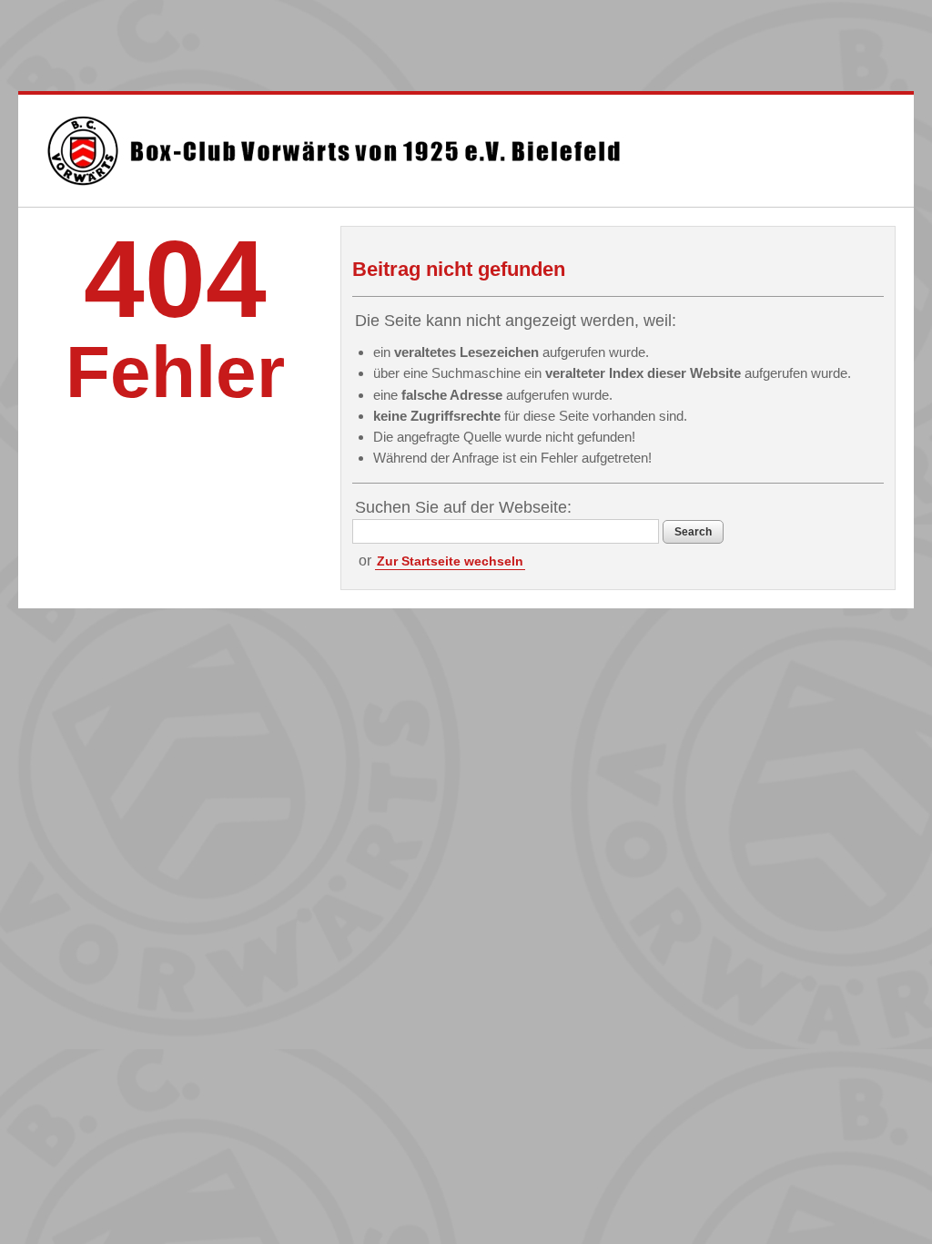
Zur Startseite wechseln (450, 561)
